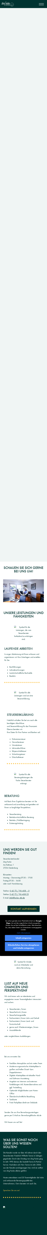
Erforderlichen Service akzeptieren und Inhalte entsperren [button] (23, 946)
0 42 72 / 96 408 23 (19, 894)
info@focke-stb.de (17, 897)
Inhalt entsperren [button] (23, 938)
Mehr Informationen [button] (23, 933)
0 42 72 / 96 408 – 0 (19, 890)
